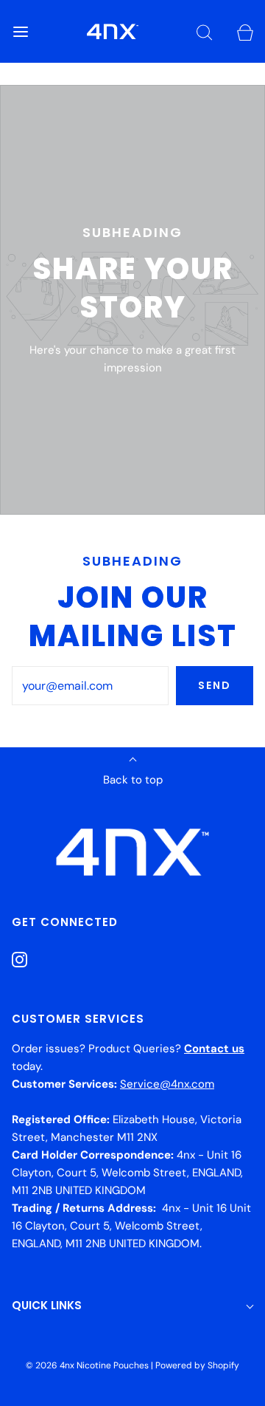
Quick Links (47, 1305)
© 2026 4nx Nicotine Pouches (87, 1365)
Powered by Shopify (197, 1365)
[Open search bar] (204, 31)
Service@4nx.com (167, 1084)
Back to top (133, 779)
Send (214, 685)
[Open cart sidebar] (245, 31)
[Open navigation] (20, 31)
